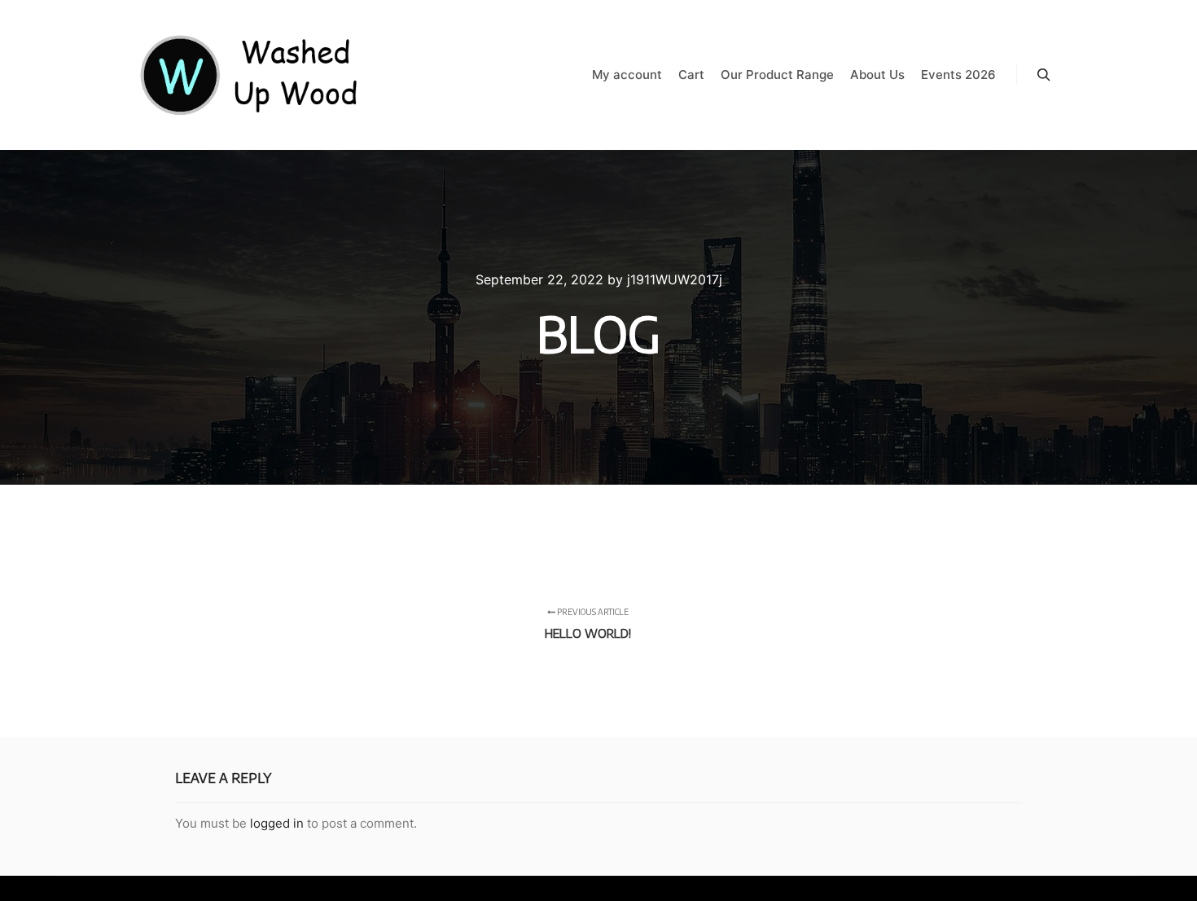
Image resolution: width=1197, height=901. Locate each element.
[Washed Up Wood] (250, 75)
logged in (277, 823)
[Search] (1044, 75)
